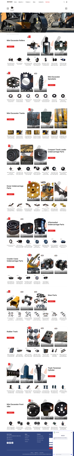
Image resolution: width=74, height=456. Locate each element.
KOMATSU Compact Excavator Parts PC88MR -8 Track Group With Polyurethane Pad (60, 126)
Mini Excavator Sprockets (54, 78)
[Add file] (54, 454)
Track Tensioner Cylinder (54, 369)
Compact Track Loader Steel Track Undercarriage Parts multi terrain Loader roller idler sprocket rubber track (26, 162)
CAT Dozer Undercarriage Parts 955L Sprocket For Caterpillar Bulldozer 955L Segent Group (37, 210)
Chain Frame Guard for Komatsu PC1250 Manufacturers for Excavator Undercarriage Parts (46, 320)
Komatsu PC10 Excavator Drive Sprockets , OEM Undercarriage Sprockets (54, 101)
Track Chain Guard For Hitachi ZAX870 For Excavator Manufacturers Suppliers (26, 308)
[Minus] (71, 432)
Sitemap (32, 452)
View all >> (10, 46)
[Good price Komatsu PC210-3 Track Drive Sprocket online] (11, 241)
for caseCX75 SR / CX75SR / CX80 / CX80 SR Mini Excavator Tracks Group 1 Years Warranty (28, 138)
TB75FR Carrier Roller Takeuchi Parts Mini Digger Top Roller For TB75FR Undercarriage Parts (63, 65)
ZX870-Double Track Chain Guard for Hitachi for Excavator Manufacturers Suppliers (63, 320)
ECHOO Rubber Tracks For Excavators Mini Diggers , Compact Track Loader (32, 344)
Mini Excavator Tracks (16, 113)
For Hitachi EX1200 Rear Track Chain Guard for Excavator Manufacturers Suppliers (28, 320)
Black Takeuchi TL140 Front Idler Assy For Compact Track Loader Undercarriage (40, 162)
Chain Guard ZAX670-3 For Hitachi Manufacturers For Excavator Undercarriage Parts (11, 320)
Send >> (52, 448)
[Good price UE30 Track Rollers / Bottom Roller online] (20, 59)
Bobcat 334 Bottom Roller (32, 53)
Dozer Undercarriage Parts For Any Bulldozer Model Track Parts (47, 199)
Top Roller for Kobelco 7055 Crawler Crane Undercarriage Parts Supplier (60, 271)
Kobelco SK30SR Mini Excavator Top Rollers (47, 53)
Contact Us (26, 441)
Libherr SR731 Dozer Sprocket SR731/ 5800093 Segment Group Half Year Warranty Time (60, 199)
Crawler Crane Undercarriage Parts (15, 260)
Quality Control (27, 439)
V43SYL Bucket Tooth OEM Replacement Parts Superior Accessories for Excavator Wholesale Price (12, 308)
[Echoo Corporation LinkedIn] (12, 443)
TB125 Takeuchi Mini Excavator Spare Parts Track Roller (60, 53)
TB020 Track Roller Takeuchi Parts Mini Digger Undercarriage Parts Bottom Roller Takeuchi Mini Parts (54, 65)
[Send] (71, 454)
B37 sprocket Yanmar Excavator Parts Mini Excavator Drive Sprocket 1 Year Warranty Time (36, 101)
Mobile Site (36, 452)
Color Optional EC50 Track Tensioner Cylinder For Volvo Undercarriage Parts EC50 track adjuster (46, 392)
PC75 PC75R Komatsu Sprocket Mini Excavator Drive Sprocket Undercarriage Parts (40, 89)
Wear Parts (52, 295)
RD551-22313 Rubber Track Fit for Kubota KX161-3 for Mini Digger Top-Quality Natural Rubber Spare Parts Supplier (60, 344)
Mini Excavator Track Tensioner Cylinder (13, 381)
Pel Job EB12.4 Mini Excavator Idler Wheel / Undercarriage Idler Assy (33, 417)
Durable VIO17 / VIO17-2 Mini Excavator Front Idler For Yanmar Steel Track (47, 417)
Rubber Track (12, 332)
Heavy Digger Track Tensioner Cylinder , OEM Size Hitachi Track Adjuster (40, 381)
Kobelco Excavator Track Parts (33, 126)
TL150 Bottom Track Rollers (12, 162)
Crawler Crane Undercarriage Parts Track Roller (32, 272)
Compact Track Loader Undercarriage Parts (57, 151)
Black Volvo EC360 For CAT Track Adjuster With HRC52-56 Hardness (37, 391)
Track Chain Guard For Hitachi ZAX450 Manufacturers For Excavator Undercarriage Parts (40, 308)
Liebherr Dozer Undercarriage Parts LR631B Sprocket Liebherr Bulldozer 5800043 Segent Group (19, 210)
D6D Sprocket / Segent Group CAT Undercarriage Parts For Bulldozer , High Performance (46, 210)
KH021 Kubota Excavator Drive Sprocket (12, 90)
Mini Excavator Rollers (16, 40)
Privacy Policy (41, 452)
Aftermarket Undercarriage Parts (56, 223)
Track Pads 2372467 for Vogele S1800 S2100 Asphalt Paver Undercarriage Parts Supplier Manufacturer (47, 344)
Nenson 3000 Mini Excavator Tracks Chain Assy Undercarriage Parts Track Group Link (47, 126)
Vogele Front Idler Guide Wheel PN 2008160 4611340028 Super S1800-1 (26, 235)
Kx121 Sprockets (24, 89)
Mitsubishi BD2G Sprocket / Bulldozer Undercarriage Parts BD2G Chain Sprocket (33, 199)
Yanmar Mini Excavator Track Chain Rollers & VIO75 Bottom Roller (11, 64)
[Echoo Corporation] (10, 1)
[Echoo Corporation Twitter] (10, 443)
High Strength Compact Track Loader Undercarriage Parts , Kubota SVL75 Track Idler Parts (11, 174)
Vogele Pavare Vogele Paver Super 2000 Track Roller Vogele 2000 (40, 235)
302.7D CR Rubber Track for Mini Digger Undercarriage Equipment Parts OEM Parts (54, 356)
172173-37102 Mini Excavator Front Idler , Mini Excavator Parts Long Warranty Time (60, 417)
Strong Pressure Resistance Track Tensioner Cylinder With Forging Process (26, 381)
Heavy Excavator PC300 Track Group (12, 235)
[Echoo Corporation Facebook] (8, 443)
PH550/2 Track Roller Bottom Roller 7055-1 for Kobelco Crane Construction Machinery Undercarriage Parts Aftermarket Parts (47, 271)
